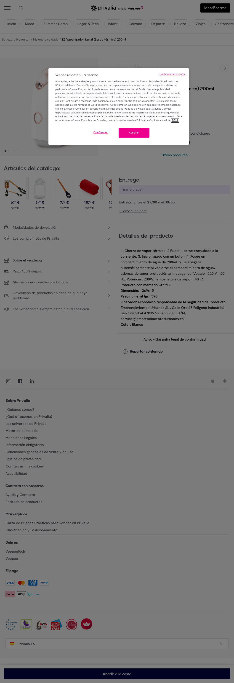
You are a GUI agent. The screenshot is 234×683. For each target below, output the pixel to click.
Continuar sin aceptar (172, 74)
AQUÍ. (175, 120)
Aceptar (134, 132)
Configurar (100, 132)
